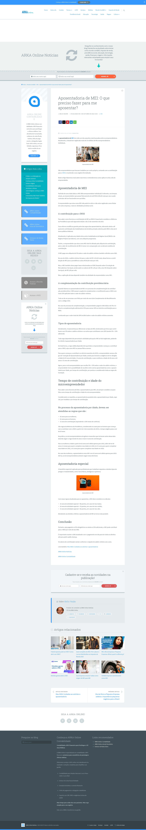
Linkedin (108, 614)
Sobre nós (53, 10)
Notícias (90, 10)
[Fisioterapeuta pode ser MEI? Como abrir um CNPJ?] (62, 649)
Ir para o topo (92, 825)
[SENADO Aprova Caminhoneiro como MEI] (113, 673)
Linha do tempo (120, 825)
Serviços (83, 10)
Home (46, 10)
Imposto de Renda (114, 10)
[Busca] (123, 8)
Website (71, 614)
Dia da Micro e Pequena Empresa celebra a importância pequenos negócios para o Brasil (107, 695)
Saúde (102, 14)
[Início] (23, 825)
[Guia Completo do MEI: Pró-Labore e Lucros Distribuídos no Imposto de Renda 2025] (87, 649)
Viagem (109, 14)
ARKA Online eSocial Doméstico (37, 225)
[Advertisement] (73, 30)
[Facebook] (27, 261)
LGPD (76, 10)
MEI (101, 114)
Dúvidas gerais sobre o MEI (59, 676)
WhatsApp (72, 617)
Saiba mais (33, 155)
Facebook (81, 614)
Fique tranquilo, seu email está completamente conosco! (74, 71)
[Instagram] (33, 261)
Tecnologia (94, 14)
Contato (61, 10)
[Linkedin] (40, 261)
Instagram (92, 614)
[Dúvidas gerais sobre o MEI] (62, 673)
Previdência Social (75, 14)
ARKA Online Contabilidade (66, 556)
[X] (33, 268)
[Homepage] (27, 12)
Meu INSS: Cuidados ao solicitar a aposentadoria (82, 547)
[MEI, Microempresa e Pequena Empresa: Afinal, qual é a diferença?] (113, 649)
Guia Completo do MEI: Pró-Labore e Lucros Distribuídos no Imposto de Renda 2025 (87, 654)
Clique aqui (83, 2)
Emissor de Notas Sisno (36, 239)
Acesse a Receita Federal (36, 283)
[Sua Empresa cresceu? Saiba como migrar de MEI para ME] (87, 673)
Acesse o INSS (35, 295)
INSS (64, 173)
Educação (86, 14)
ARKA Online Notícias (65, 552)
